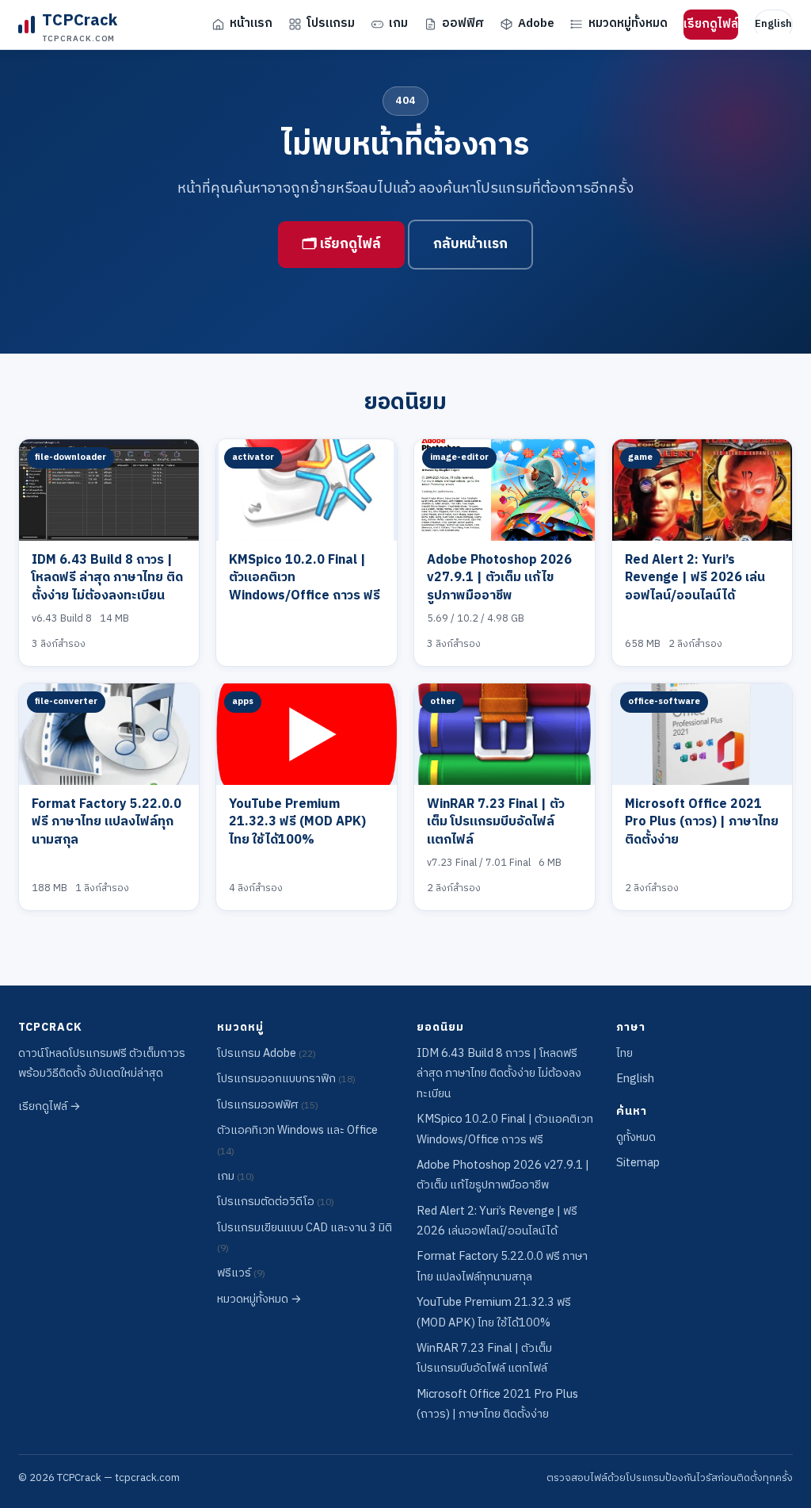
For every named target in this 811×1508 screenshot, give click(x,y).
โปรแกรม (331, 23)
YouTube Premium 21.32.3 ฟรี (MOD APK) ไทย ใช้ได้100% (297, 822)
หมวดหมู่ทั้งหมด (628, 23)
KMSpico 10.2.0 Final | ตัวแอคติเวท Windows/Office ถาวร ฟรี (505, 1129)
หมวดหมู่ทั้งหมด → (259, 1299)
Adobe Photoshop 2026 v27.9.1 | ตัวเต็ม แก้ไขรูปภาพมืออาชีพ (499, 578)
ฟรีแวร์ (241, 1273)
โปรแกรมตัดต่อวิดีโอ (275, 1201)
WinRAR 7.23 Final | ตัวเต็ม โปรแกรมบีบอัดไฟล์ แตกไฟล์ (496, 822)
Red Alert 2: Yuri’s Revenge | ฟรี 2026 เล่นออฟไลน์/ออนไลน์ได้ (695, 578)
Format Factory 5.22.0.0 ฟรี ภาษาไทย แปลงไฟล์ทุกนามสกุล (106, 822)
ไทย (624, 1053)
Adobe (536, 23)
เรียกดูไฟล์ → (49, 1106)
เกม (398, 23)
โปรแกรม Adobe (266, 1053)
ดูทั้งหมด (636, 1137)
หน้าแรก (251, 23)
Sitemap (638, 1163)
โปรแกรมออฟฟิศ (267, 1105)
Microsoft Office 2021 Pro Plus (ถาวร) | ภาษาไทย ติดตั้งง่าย (702, 822)
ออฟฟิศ (463, 23)
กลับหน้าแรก (470, 244)
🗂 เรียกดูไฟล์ (341, 244)
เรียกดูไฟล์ (710, 24)
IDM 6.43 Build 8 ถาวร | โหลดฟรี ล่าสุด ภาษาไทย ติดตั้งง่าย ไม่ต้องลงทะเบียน (107, 578)
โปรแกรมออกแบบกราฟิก (286, 1079)
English (773, 24)
